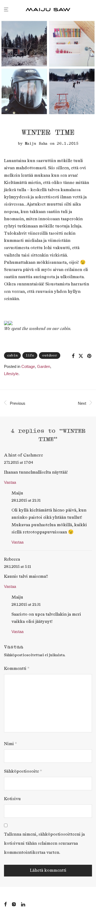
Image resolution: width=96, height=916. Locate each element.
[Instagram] (13, 904)
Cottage (28, 366)
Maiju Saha (36, 143)
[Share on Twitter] (80, 356)
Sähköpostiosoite (23, 771)
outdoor (49, 355)
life (30, 355)
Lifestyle (11, 373)
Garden (43, 366)
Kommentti (16, 668)
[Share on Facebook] (73, 356)
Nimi (10, 744)
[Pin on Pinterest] (89, 356)
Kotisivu (12, 799)
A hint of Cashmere (23, 455)
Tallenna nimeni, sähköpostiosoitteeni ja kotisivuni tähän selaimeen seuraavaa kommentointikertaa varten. (44, 843)
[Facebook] (5, 904)
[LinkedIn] (23, 904)
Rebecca (12, 559)
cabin (12, 355)
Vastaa (10, 482)
